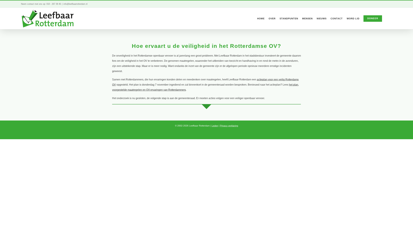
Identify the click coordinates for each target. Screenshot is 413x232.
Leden (215, 125)
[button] (387, 18)
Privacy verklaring (229, 125)
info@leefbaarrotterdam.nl (75, 4)
